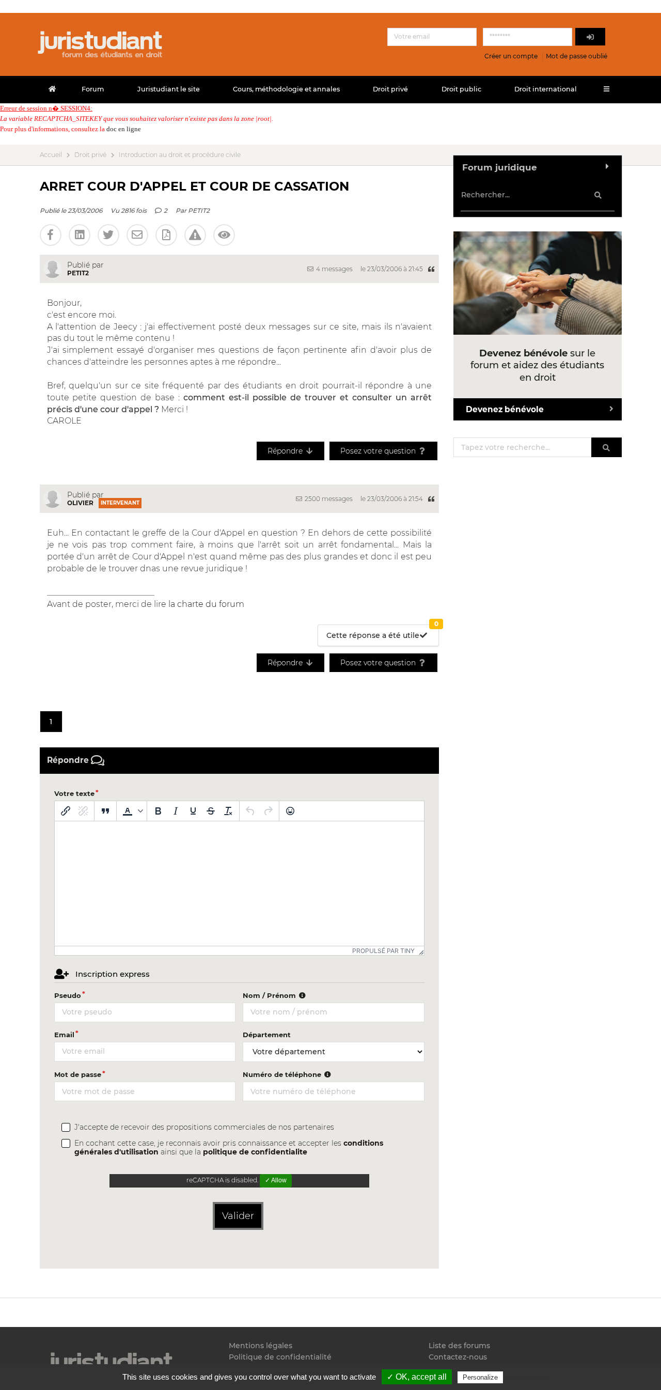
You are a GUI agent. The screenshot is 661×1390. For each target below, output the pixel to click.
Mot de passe (77, 1074)
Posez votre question (379, 451)
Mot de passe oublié (576, 56)
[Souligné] (193, 811)
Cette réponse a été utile (382, 632)
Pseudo (67, 995)
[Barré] (210, 811)
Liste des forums (459, 1345)
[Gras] (158, 811)
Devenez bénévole (505, 409)
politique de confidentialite (255, 1152)
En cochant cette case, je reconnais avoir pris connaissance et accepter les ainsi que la (228, 1148)
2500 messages (328, 499)
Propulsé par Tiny (383, 951)
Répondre (286, 451)
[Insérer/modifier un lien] (65, 811)
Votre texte (74, 793)
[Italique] (175, 811)
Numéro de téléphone (283, 1074)
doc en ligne (123, 129)
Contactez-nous (458, 1357)
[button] (132, 811)
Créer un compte (511, 56)
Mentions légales (260, 1345)
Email (64, 1034)
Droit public (461, 89)
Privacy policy (527, 1377)
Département (267, 1034)
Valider (238, 1216)
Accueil (51, 155)
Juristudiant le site (168, 89)
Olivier (80, 503)
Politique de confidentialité (280, 1357)
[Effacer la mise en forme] (228, 811)
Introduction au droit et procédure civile (180, 155)
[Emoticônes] (290, 811)
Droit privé (390, 89)
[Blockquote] (105, 811)
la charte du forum (206, 604)
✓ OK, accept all (417, 1376)
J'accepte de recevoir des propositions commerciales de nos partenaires (204, 1127)
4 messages (333, 269)
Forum (93, 89)
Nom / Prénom (270, 995)
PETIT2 (199, 210)
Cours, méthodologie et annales (286, 89)
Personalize (480, 1377)
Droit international (545, 89)
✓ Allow (276, 1180)
